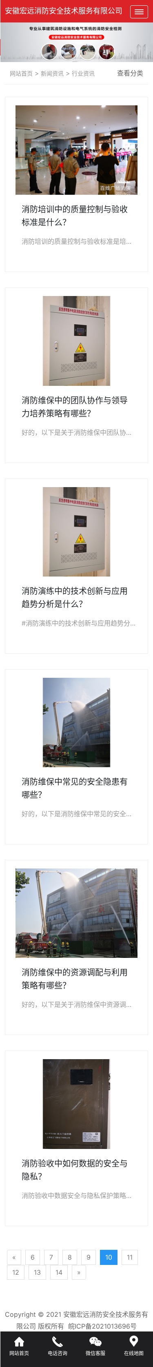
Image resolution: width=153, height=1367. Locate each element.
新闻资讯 (51, 73)
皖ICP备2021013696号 (102, 1326)
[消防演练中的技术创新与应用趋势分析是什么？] (76, 532)
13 (37, 1272)
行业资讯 (82, 73)
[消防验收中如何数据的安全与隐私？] (76, 1104)
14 (58, 1272)
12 (15, 1272)
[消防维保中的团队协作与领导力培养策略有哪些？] (76, 340)
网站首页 (21, 73)
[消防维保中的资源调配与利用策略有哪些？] (76, 913)
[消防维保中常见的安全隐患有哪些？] (76, 722)
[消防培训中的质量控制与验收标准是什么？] (76, 150)
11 (130, 1257)
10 (108, 1257)
